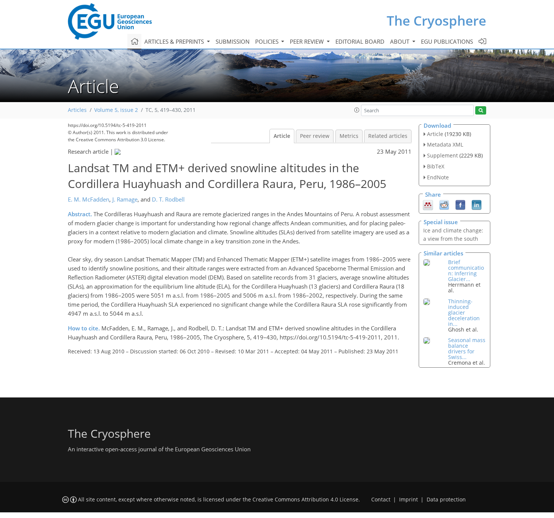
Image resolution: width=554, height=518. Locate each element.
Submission (232, 41)
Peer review (314, 136)
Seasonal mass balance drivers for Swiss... (466, 348)
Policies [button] (267, 41)
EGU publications (447, 41)
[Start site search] (480, 110)
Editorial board (359, 41)
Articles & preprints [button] (174, 41)
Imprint (408, 499)
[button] (357, 110)
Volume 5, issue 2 (116, 110)
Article (282, 136)
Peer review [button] (307, 41)
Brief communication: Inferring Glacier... (466, 270)
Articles (77, 110)
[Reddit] (444, 204)
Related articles (387, 136)
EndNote (438, 177)
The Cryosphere (436, 20)
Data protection (446, 499)
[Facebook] (460, 204)
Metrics (349, 136)
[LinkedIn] (476, 204)
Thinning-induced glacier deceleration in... (464, 312)
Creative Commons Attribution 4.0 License (305, 499)
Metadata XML (445, 144)
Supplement (442, 155)
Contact (380, 499)
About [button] (400, 41)
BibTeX (435, 166)
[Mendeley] (428, 204)
